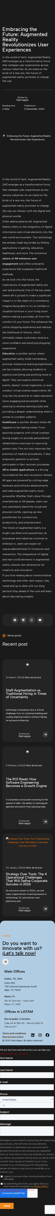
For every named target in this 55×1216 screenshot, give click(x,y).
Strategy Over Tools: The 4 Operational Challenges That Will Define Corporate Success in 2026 (26, 879)
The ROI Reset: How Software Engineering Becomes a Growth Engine (26, 782)
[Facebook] (47, 1035)
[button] (15, 620)
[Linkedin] (32, 1035)
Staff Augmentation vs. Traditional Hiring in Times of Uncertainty (26, 693)
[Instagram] (40, 1035)
